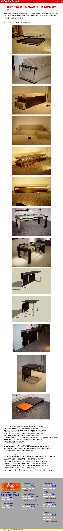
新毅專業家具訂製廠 (10, 1)
